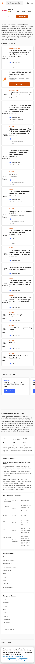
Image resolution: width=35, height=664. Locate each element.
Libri (4, 626)
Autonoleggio (7, 623)
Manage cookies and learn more (13, 656)
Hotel (4, 609)
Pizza (4, 599)
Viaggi (4, 613)
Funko (4, 577)
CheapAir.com (7, 570)
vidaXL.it (5, 557)
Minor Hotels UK (7, 564)
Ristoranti (5, 603)
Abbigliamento (7, 619)
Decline (11, 660)
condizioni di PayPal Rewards (16, 78)
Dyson (4, 574)
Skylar (4, 580)
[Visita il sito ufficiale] (31, 16)
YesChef (5, 584)
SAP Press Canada (8, 560)
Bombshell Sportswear (9, 567)
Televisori (5, 606)
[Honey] (2, 3)
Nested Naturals (8, 587)
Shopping (5, 616)
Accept (23, 660)
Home (3, 642)
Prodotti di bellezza (8, 629)
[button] (32, 3)
